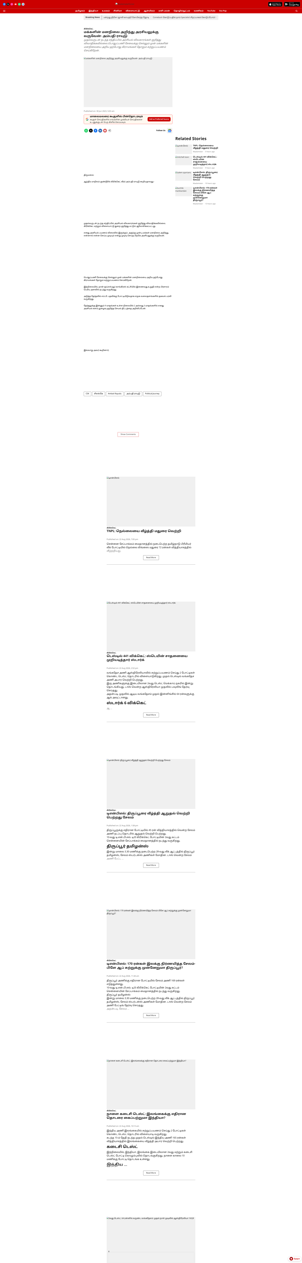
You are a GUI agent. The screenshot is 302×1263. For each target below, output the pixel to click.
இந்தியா (93, 11)
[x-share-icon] (91, 132)
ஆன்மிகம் (149, 11)
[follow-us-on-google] (169, 130)
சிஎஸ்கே (98, 394)
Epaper (297, 1259)
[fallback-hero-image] (183, 149)
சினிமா (117, 11)
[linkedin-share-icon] (100, 132)
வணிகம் (198, 11)
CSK (87, 394)
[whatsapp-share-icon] (86, 132)
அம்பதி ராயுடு (133, 394)
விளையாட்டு (133, 11)
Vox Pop (222, 11)
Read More (151, 557)
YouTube (211, 11)
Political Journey (152, 394)
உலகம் (106, 11)
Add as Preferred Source (159, 119)
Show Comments (128, 434)
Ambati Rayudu (115, 394)
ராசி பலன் (164, 11)
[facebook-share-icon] (95, 132)
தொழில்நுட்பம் (182, 11)
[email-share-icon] (105, 132)
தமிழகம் (80, 11)
